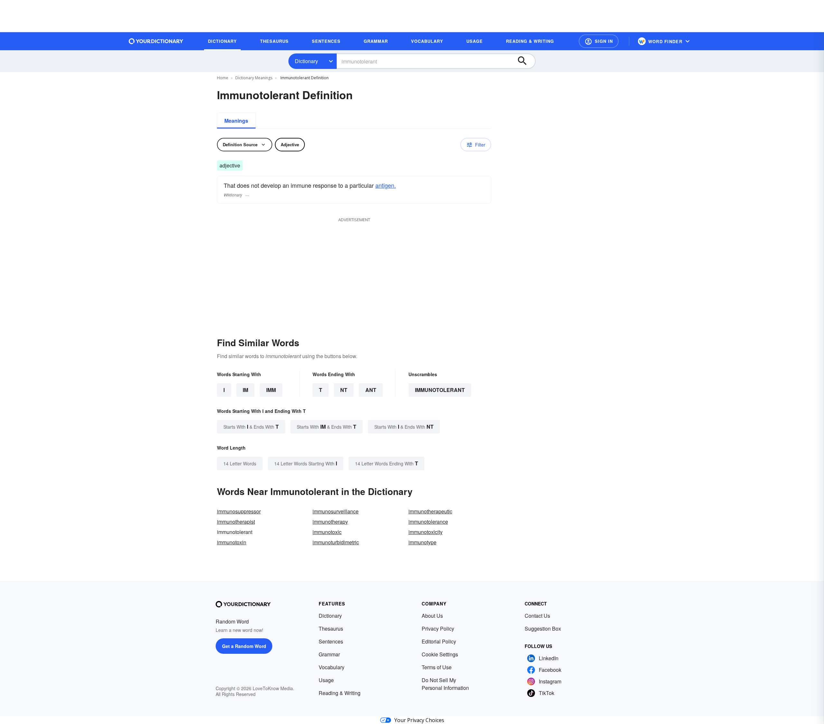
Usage (326, 680)
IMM (271, 390)
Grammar (329, 654)
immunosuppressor (239, 511)
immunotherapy (330, 521)
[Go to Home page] (156, 41)
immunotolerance (428, 521)
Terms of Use (437, 667)
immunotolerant (440, 390)
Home (222, 78)
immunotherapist (236, 521)
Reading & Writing (339, 693)
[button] (599, 41)
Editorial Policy (439, 641)
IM (245, 390)
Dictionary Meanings (253, 78)
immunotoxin (231, 542)
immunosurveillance (336, 511)
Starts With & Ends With (251, 426)
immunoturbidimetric (336, 542)
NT (343, 390)
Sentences (331, 641)
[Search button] (525, 61)
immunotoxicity (425, 532)
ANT (370, 390)
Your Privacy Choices (419, 720)
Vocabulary (331, 667)
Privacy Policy (438, 628)
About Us (432, 615)
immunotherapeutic (430, 511)
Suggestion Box (543, 628)
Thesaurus (331, 628)
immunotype (422, 542)
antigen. (385, 185)
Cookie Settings (440, 654)
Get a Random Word (244, 646)
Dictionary (306, 61)
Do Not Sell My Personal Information (445, 683)
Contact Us (537, 615)
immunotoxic (327, 532)
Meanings (236, 120)
